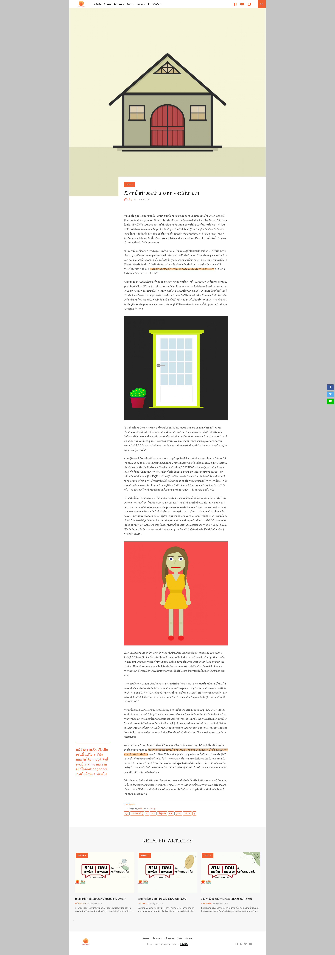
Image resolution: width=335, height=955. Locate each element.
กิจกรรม (130, 4)
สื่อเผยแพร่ (157, 938)
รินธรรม (107, 4)
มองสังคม (129, 184)
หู (194, 813)
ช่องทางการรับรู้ (137, 813)
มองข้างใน (82, 855)
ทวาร (153, 813)
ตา (147, 813)
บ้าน (170, 813)
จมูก (126, 813)
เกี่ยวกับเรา (157, 4)
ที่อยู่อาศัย (162, 813)
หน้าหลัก (98, 4)
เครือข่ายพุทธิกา (80, 903)
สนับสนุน (188, 938)
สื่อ (149, 4)
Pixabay (152, 808)
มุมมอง (140, 4)
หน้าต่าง (187, 813)
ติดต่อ (179, 938)
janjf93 (140, 808)
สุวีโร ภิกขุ (128, 199)
